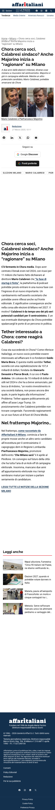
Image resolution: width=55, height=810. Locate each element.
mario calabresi (35, 173)
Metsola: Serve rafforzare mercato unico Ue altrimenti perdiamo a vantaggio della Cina (38, 609)
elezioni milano (12, 173)
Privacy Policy (27, 799)
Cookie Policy (27, 803)
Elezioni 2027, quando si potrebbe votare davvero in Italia (38, 579)
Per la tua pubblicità (12, 781)
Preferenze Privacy (27, 808)
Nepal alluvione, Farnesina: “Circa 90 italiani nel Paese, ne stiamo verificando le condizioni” (38, 565)
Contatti (7, 768)
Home (4, 38)
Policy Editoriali (10, 772)
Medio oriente (19, 15)
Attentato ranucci (36, 15)
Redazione (17, 126)
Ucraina (50, 15)
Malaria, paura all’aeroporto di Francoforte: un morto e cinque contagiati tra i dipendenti (38, 594)
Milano (12, 38)
